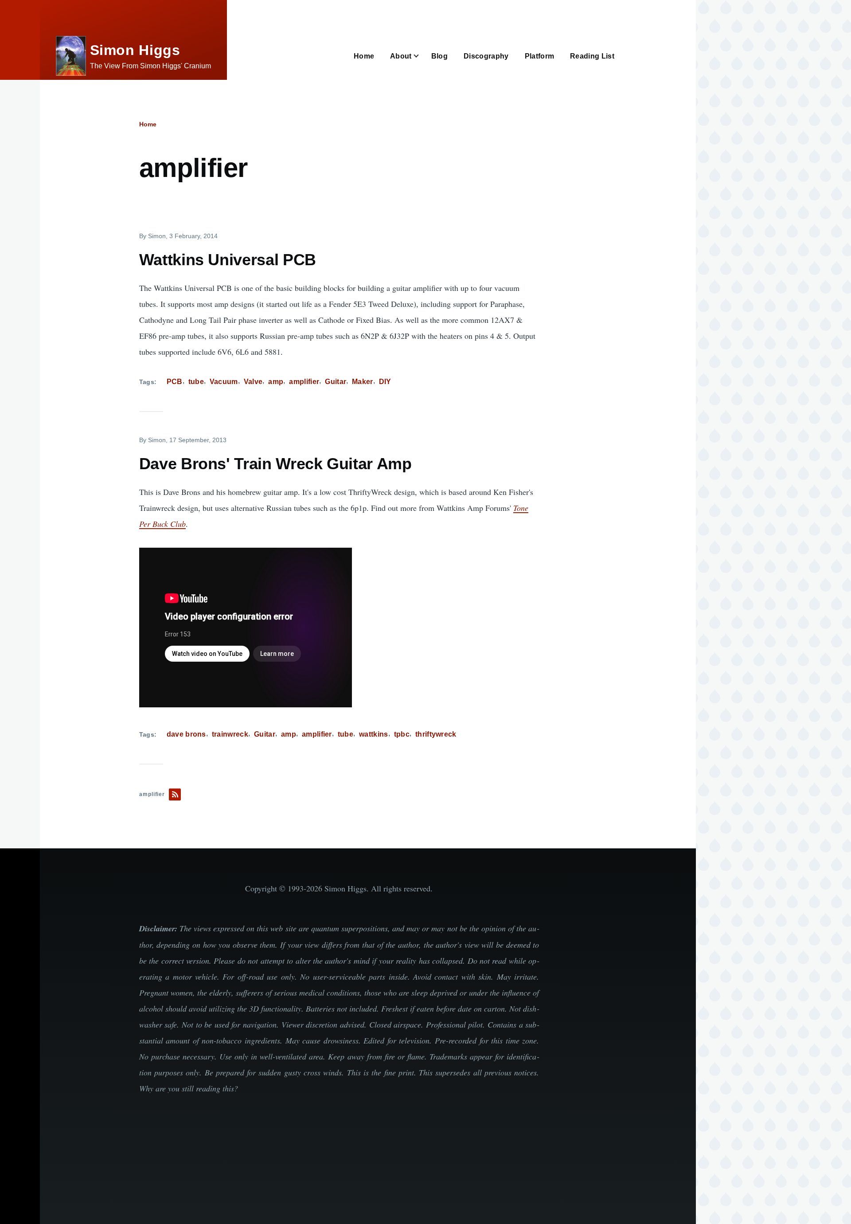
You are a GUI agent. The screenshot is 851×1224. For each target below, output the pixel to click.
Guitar (335, 381)
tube (196, 381)
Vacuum (224, 381)
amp (275, 381)
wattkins (373, 734)
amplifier (304, 381)
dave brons (186, 734)
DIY (385, 381)
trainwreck (230, 734)
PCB (175, 381)
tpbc (402, 734)
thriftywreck (436, 734)
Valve (253, 381)
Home (147, 124)
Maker (362, 381)
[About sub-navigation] (421, 56)
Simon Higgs (135, 50)
